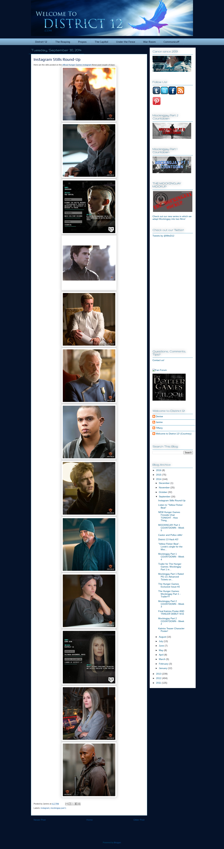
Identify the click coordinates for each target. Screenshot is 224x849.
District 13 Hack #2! (168, 539)
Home (89, 819)
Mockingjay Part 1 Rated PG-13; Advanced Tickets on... (171, 577)
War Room (149, 41)
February (164, 663)
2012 (159, 678)
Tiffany (159, 428)
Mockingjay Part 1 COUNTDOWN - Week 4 (171, 557)
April (161, 654)
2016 (159, 470)
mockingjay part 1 (58, 808)
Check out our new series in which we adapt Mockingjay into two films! (172, 217)
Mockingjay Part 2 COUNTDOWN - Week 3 (171, 604)
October (163, 492)
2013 (159, 673)
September (165, 496)
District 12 (41, 41)
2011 (159, 682)
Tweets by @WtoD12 (163, 235)
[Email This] (66, 803)
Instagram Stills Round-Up (171, 500)
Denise (159, 416)
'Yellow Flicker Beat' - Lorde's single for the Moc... (170, 547)
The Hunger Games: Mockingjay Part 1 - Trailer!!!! (169, 594)
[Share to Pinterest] (79, 803)
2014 (159, 479)
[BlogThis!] (69, 803)
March (162, 659)
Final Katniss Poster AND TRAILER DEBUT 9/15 (171, 612)
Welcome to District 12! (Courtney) (174, 433)
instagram (45, 808)
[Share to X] (73, 803)
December (164, 483)
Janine (159, 422)
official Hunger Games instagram (77, 65)
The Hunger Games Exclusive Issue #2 (169, 585)
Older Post (138, 819)
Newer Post (40, 819)
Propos (82, 41)
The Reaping (62, 41)
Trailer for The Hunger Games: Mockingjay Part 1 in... (169, 567)
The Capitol (101, 41)
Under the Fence (125, 41)
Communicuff (171, 41)
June (162, 645)
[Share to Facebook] (76, 803)
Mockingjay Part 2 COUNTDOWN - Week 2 (171, 621)
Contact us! (158, 360)
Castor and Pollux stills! (170, 535)
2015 (159, 474)
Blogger (117, 842)
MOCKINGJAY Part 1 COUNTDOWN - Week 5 (171, 528)
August (163, 636)
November (164, 487)
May (161, 650)
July (161, 641)
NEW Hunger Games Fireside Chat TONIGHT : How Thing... (169, 516)
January (163, 668)
